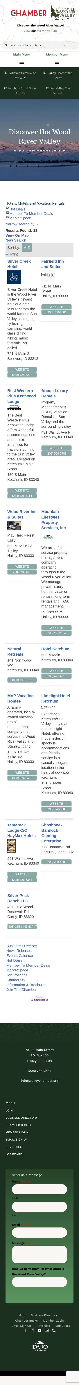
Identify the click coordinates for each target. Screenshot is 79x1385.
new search (16, 240)
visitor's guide (47, 31)
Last (15, 1215)
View (27, 31)
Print (14, 254)
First (15, 1197)
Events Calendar (19, 956)
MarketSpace (20, 217)
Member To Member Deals (31, 213)
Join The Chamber (21, 990)
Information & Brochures (26, 985)
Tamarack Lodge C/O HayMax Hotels (21, 830)
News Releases (19, 951)
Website (22, 369)
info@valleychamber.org (39, 1080)
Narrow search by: (20, 224)
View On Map (17, 235)
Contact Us (15, 980)
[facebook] (25, 1330)
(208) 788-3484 (39, 1071)
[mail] (47, 1330)
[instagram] (32, 1330)
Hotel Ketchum (55, 649)
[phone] (54, 1330)
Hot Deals (17, 208)
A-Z (27, 248)
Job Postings (16, 975)
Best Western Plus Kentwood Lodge (21, 396)
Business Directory (21, 946)
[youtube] (39, 1330)
